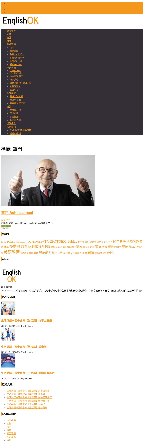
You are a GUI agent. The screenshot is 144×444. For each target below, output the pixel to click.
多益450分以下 (17, 61)
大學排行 (59, 247)
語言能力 (83, 253)
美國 (91, 247)
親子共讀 (66, 253)
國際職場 (14, 51)
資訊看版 (14, 113)
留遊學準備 (15, 100)
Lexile (3, 242)
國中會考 (119, 241)
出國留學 (93, 242)
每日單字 (14, 90)
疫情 (87, 247)
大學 (53, 247)
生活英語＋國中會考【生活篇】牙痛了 (26, 404)
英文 (98, 246)
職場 (9, 41)
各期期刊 (11, 127)
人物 (9, 34)
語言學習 (74, 253)
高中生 (110, 252)
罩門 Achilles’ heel (17, 212)
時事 (12, 47)
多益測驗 (44, 246)
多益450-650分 (17, 58)
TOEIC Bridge (66, 241)
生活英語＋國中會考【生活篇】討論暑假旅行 (28, 372)
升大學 (100, 242)
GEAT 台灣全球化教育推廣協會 (22, 12)
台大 (105, 242)
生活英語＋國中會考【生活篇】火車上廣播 (26, 320)
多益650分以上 (17, 54)
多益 (13, 247)
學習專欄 (11, 68)
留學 (82, 247)
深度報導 (11, 31)
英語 (125, 246)
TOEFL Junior (16, 73)
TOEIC (10, 3)
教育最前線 (15, 110)
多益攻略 (11, 44)
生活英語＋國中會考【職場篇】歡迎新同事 (28, 401)
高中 (104, 253)
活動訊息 (11, 123)
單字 (110, 241)
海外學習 (11, 93)
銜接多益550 (16, 64)
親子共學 (14, 79)
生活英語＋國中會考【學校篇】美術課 (24, 346)
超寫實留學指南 (17, 103)
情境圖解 (70, 247)
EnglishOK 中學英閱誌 (21, 130)
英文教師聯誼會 (14, 9)
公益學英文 (15, 86)
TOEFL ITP (15, 70)
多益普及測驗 (27, 246)
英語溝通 (33, 253)
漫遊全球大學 (16, 96)
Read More (6, 226)
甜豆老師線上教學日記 (21, 83)
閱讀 (90, 252)
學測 (64, 247)
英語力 (132, 247)
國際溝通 (133, 241)
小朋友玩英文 (16, 76)
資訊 (9, 106)
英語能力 (45, 252)
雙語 (96, 253)
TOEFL (10, 6)
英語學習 (12, 252)
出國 (86, 242)
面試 (100, 253)
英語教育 (24, 253)
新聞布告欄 (15, 120)
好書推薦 (14, 117)
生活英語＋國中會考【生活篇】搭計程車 (27, 407)
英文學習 (107, 246)
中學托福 (81, 242)
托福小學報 (15, 133)
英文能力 (117, 247)
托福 (77, 246)
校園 (9, 37)
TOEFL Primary (35, 241)
